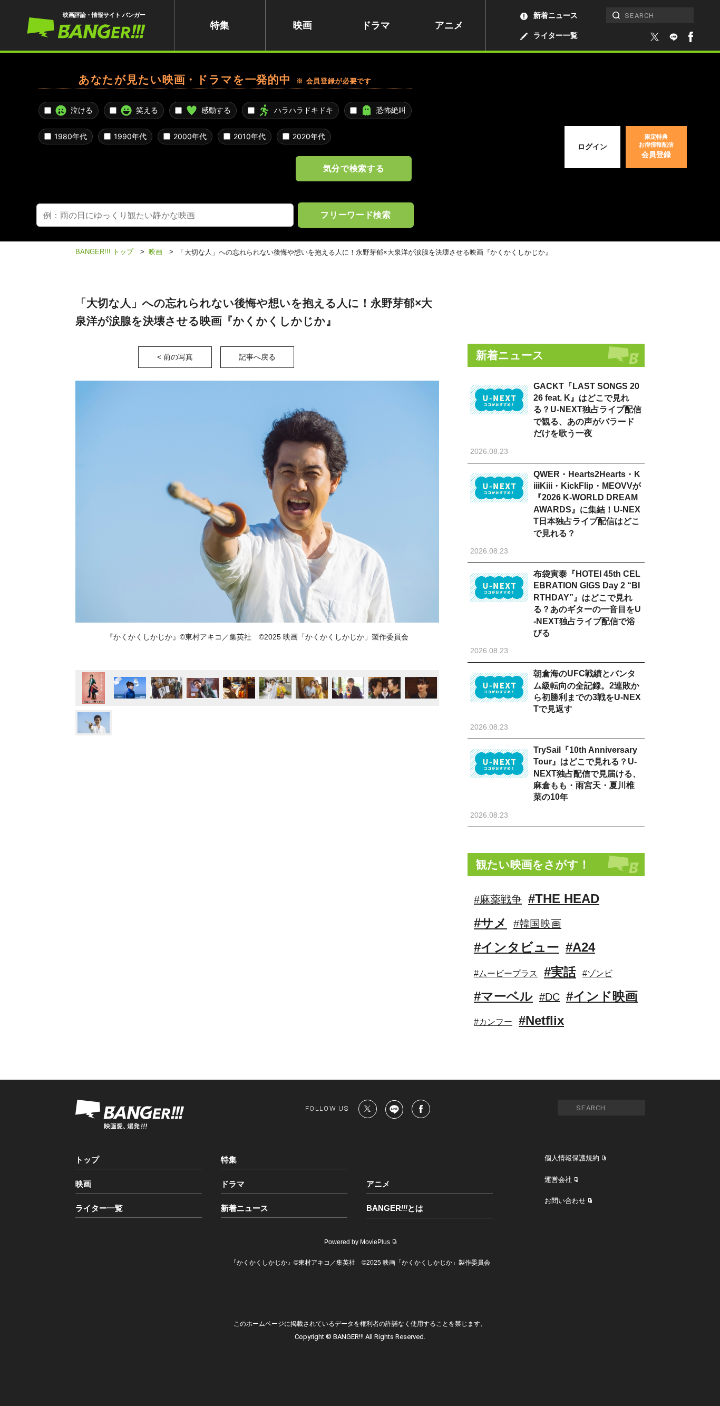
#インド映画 (602, 996)
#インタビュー (516, 947)
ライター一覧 (555, 35)
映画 (302, 25)
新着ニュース (555, 15)
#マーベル (503, 996)
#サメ (490, 923)
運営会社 (558, 1180)
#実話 (560, 972)
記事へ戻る (257, 357)
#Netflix (541, 1020)
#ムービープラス (506, 973)
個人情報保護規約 (571, 1158)
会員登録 (656, 146)
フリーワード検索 (355, 214)
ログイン (592, 146)
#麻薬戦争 (498, 899)
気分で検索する (353, 168)
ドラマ (376, 25)
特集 (219, 25)
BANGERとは (394, 1208)
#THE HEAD (563, 898)
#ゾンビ (597, 973)
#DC (549, 997)
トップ (87, 1159)
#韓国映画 (537, 923)
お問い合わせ (565, 1201)
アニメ (449, 25)
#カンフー (493, 1021)
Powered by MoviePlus (357, 1242)
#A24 (580, 947)
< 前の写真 (175, 357)
